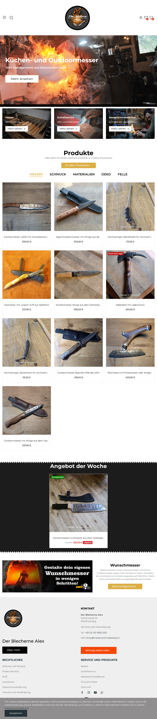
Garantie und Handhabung (16, 692)
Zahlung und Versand (13, 666)
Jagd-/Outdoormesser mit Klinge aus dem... (78, 237)
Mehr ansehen (22, 79)
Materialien (84, 174)
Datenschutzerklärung (14, 687)
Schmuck (58, 174)
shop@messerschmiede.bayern (103, 637)
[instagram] (88, 692)
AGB (4, 676)
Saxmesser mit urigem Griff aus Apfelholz (26, 304)
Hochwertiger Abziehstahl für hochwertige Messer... (130, 237)
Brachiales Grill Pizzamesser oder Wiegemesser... (130, 372)
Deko (106, 174)
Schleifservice (88, 671)
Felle (122, 174)
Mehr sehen (15, 128)
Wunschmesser (89, 681)
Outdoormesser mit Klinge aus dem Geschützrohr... (26, 440)
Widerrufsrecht (10, 671)
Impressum (8, 681)
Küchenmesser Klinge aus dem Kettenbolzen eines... (78, 304)
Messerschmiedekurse (93, 676)
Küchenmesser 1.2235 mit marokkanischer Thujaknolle (26, 237)
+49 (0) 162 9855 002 (96, 632)
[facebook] (82, 692)
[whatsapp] (102, 692)
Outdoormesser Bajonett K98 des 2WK (78, 372)
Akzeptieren (16, 713)
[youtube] (95, 692)
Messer (36, 174)
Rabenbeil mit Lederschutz (130, 304)
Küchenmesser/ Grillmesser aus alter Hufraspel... (78, 537)
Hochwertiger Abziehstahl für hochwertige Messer (26, 372)
